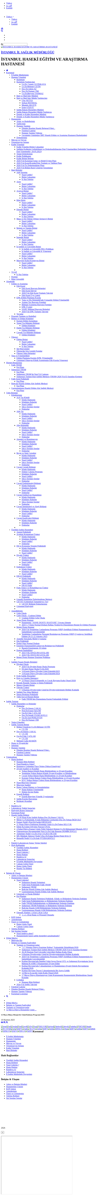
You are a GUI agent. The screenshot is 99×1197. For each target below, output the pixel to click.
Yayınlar (19, 314)
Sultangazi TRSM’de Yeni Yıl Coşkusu (32, 374)
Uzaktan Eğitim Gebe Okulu (33, 618)
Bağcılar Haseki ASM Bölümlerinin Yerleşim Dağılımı (44, 908)
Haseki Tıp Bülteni (24, 868)
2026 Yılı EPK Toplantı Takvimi (35, 312)
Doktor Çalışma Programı (32, 472)
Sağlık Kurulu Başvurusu (26, 799)
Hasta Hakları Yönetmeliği (32, 790)
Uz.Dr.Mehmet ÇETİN (31, 86)
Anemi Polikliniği (23, 532)
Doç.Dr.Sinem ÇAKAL (31, 708)
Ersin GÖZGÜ (28, 107)
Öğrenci (14, 337)
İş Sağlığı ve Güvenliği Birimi (28, 247)
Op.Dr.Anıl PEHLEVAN (32, 718)
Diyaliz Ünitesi (22, 555)
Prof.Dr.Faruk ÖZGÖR (31, 711)
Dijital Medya (11, 938)
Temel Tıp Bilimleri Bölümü (28, 323)
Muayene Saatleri (23, 785)
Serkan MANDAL (29, 103)
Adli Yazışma (21, 172)
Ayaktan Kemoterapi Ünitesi (28, 534)
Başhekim (20, 80)
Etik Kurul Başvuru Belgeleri (34, 288)
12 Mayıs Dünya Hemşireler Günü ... (21, 1010)
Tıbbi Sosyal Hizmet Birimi (27, 697)
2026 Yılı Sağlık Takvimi (26, 984)
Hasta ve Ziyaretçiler (19, 743)
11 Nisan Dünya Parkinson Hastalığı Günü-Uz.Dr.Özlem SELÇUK (44, 824)
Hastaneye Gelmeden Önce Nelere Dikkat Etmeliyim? (38, 766)
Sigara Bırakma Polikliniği (27, 694)
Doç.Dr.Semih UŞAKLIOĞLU (35, 715)
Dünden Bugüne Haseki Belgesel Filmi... (38, 128)
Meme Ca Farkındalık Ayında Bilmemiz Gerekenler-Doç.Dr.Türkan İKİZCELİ (48, 820)
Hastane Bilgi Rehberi (25, 762)
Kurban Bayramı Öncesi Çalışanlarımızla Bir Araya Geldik (46, 970)
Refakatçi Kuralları (24, 801)
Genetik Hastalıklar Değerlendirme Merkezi (34, 599)
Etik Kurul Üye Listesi (31, 295)
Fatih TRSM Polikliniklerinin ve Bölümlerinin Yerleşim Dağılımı (48, 903)
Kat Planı (20, 367)
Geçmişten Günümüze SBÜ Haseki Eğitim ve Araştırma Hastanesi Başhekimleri (54, 135)
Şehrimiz (15, 745)
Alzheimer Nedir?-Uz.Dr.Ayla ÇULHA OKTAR (36, 834)
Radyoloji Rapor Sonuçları (22, 810)
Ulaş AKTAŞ (27, 100)
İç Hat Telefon (27, 179)
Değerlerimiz (21, 138)
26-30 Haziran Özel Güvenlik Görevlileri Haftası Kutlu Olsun (47, 952)
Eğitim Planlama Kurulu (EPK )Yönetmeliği (34, 358)
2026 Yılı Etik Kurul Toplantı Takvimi (37, 293)
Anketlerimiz (16, 919)
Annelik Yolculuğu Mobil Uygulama (31, 639)
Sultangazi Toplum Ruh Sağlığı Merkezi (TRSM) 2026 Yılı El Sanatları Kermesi (49, 376)
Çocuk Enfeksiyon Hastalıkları (29, 495)
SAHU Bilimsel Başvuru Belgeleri (36, 309)
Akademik (10, 281)
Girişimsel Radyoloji (24, 606)
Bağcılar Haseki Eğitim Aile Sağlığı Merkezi (29, 383)
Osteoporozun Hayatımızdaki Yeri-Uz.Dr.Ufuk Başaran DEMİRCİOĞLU (46, 831)
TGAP (14, 272)
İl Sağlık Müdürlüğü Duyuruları (29, 861)
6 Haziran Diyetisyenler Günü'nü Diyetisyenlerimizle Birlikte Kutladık (50, 690)
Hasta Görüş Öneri (24, 866)
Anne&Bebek (17, 611)
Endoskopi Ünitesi (24, 567)
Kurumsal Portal (18, 813)
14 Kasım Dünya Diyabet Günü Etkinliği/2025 (41, 671)
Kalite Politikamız (23, 156)
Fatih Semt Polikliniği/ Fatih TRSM (36, 885)
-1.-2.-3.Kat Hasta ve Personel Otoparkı (38, 915)
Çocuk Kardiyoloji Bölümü (27, 518)
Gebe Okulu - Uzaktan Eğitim (28, 615)
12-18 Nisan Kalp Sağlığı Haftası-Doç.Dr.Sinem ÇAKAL (40, 817)
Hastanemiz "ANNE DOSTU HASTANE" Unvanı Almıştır (46, 622)
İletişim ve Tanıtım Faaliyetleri (23, 943)
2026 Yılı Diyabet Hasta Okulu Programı (38, 667)
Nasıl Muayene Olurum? (26, 783)
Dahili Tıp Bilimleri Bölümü (28, 328)
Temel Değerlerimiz (24, 154)
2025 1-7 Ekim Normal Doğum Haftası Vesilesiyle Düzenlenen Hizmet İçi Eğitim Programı (59, 625)
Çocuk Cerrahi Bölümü (26, 467)
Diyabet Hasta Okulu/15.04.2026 (35, 669)
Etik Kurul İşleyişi (29, 291)
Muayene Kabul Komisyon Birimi (30, 260)
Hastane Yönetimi (18, 77)
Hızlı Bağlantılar (18, 845)
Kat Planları (21, 896)
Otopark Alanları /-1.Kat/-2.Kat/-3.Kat (32, 912)
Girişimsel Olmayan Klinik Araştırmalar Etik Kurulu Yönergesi (42, 360)
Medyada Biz (16, 940)
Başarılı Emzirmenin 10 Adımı (34, 648)
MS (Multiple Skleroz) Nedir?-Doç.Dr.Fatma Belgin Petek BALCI (43, 836)
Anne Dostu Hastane (25, 620)
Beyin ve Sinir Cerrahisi (26, 453)
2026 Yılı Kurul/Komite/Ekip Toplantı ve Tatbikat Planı (39, 163)
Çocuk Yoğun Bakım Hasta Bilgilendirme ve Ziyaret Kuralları (47, 776)
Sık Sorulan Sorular (19, 931)
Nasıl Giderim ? (22, 852)
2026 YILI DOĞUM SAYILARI (35, 655)
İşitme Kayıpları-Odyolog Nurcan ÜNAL (33, 827)
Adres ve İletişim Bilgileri (21, 875)
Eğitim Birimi (22, 339)
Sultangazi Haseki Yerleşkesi (33, 882)
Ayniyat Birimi (22, 191)
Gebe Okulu (21, 613)
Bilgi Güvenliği (17, 279)
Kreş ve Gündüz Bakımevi (27, 678)
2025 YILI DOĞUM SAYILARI (35, 653)
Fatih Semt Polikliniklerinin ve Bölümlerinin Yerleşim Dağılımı (47, 901)
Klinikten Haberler (29, 402)
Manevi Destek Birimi (25, 685)
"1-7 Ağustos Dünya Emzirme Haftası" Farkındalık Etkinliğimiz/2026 (50, 947)
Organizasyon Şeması (20, 142)
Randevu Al (16, 806)
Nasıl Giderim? (22, 880)
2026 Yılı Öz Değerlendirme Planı (30, 165)
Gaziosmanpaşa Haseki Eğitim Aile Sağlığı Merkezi (32, 388)
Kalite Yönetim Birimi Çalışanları (30, 147)
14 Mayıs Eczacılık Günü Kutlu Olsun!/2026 (40, 973)
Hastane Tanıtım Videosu (32, 133)
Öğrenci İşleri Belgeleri (25, 353)
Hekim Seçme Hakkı (30, 792)
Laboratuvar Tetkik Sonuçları (23, 808)
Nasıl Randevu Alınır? (25, 764)
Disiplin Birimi (22, 209)
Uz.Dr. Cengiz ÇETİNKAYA (34, 84)
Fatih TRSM (16, 365)
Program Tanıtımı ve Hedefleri (23, 316)
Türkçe (9, 3)
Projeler (14, 277)
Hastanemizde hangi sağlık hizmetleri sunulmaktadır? (38, 936)
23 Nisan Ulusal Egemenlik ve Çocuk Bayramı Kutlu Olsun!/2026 (49, 680)
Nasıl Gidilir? (27, 175)
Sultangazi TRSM (18, 370)
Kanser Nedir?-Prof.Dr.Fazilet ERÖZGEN (33, 822)
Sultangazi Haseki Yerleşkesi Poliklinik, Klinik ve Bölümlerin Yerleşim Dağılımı (54, 899)
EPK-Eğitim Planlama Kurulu (28, 298)
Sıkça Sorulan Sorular (30, 407)
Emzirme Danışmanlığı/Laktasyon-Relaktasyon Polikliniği (40, 646)
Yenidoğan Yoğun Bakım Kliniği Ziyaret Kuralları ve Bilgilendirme (49, 773)
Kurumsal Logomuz (19, 994)
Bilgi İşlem (20, 200)
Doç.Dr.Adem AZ (29, 89)
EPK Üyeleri (27, 307)
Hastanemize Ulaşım (19, 878)
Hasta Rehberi (17, 759)
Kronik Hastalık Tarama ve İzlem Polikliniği (34, 683)
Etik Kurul (20, 286)
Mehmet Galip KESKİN (26, 741)
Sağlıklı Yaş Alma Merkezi (27, 692)
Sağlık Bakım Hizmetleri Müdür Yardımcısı (34, 112)
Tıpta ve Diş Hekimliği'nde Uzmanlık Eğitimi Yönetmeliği (45, 300)
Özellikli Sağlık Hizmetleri (22, 530)
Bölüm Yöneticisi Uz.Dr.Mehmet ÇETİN (33, 727)
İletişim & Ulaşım (13, 873)
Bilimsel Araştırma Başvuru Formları (37, 305)
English (9, 8)
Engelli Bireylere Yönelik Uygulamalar (37, 796)
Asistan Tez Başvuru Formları (34, 302)
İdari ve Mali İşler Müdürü (27, 96)
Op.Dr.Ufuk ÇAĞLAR (31, 713)
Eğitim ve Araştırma (19, 284)
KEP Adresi (16, 917)
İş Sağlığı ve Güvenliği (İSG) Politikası (37, 249)
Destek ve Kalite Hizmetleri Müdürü (31, 114)
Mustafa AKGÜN (29, 105)
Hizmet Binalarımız (14, 363)
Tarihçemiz (21, 124)
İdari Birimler (16, 170)
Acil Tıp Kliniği (23, 397)
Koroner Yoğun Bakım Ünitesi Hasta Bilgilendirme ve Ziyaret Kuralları (51, 778)
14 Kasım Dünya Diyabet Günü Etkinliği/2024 (41, 673)
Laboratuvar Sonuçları (25, 859)
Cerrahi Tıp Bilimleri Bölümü (28, 332)
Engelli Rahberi (22, 794)
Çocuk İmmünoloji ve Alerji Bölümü (31, 506)
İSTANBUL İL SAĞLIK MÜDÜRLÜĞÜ (27, 52)
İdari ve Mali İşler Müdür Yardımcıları (31, 98)
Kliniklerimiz (16, 395)
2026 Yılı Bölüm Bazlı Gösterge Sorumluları (34, 168)
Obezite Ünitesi (22, 687)
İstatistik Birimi (22, 237)
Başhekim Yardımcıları (25, 82)
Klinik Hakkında (28, 400)
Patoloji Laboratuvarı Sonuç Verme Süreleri (29, 843)
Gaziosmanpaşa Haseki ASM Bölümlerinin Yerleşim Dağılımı (47, 910)
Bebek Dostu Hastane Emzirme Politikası (33, 657)
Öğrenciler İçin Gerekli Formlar (29, 351)
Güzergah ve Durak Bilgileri (28, 894)
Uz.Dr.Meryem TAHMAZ (32, 93)
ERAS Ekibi (27, 585)
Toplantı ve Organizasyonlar (28, 945)
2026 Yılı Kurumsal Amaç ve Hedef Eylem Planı (36, 161)
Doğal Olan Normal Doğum (27, 643)
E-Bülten (20, 980)
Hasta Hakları (22, 854)
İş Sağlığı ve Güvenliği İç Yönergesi (36, 251)
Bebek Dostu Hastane (25, 627)
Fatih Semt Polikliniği (20, 379)
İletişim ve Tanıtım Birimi (26, 228)
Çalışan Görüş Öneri (24, 864)
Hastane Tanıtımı (23, 126)
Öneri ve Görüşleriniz (20, 922)
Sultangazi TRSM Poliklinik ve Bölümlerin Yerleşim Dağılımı (47, 906)
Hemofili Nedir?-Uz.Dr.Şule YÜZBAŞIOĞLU (35, 838)
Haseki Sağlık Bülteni (20, 815)
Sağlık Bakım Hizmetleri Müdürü (30, 110)
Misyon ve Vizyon (18, 140)
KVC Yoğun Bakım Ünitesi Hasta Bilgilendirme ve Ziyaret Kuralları (49, 780)
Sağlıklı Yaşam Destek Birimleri (24, 662)
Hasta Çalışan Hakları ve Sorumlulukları (32, 787)
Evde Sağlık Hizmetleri (25, 676)
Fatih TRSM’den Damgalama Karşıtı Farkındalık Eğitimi (45, 699)
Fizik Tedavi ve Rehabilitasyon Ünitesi (32, 588)
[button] (10, 17)
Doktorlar (26, 409)
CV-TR (25, 729)
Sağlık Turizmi (12, 701)
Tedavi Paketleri (17, 722)
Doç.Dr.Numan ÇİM (30, 91)
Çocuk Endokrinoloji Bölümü (28, 483)
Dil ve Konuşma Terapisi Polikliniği (31, 546)
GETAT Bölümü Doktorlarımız (34, 604)
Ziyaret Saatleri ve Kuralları (27, 769)
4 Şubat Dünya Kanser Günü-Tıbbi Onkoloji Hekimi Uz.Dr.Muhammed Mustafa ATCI (52, 829)
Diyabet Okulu (22, 664)
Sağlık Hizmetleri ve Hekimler (23, 704)
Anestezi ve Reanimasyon (27, 439)
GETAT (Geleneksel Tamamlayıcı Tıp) (32, 602)
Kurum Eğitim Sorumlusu (27, 321)
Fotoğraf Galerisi (28, 131)
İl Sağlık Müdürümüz (20, 75)
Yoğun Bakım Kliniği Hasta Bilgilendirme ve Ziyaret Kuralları (47, 771)
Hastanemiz (16, 119)
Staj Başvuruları (23, 349)
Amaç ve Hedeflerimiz (25, 121)
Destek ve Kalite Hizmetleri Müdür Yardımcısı (35, 117)
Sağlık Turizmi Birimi (20, 725)
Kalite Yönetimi (17, 144)
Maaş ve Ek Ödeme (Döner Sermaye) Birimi (34, 219)
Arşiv (18, 182)
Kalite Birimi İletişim (25, 158)
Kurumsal (10, 73)
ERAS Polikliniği (23, 576)
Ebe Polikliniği (22, 641)
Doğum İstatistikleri (24, 650)
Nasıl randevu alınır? (24, 933)
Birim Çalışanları (28, 177)
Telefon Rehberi (17, 929)
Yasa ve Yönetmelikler (20, 356)
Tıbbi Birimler (12, 393)
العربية (9, 6)
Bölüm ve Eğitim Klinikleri (22, 318)
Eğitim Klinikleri (28, 325)
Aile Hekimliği (22, 425)
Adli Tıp (19, 411)
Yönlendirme (11, 757)
